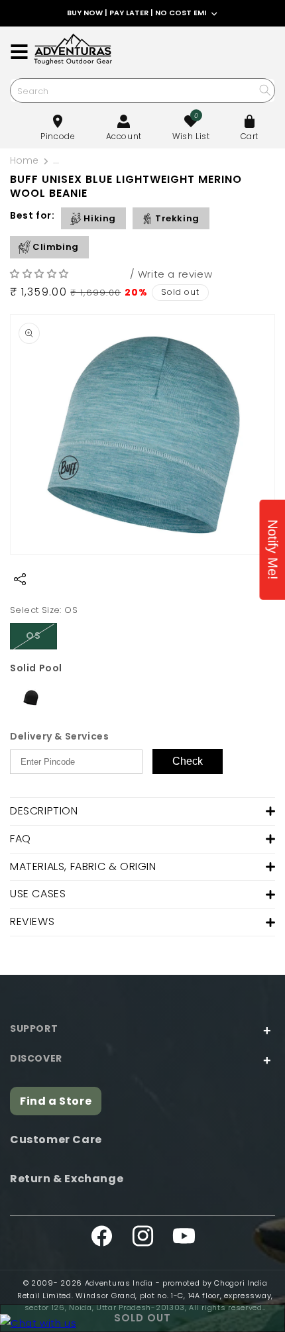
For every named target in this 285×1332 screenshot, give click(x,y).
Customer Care (56, 1139)
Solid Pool (36, 668)
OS (41, 638)
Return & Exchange (66, 1178)
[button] (41, 273)
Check (187, 761)
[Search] (264, 89)
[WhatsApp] (38, 1323)
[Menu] (19, 51)
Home (24, 160)
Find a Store (55, 1101)
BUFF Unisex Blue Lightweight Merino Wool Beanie (166, 160)
